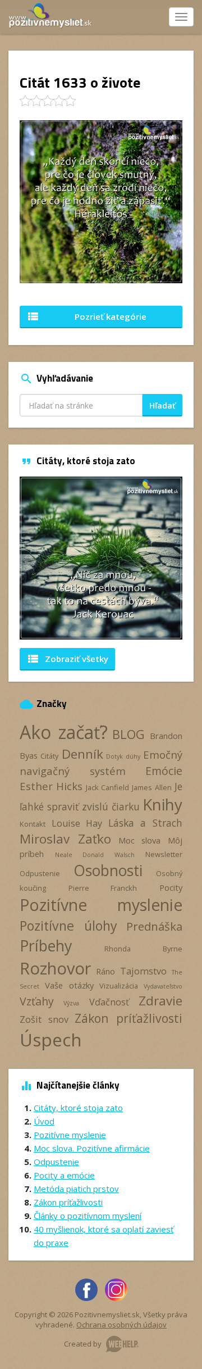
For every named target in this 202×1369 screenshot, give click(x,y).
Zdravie (160, 1000)
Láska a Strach (145, 822)
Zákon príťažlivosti (128, 1018)
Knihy (162, 804)
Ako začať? (64, 732)
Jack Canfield (107, 787)
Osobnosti (108, 870)
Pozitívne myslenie (101, 904)
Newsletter (163, 854)
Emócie (163, 770)
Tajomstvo (143, 971)
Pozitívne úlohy (68, 926)
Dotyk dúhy (123, 756)
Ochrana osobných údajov (121, 1325)
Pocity (170, 887)
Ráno (105, 971)
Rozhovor (55, 968)
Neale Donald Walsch (95, 855)
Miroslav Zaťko (65, 838)
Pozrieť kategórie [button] (86, 316)
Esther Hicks (51, 786)
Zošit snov (44, 1019)
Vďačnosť (109, 1002)
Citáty (49, 756)
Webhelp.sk (122, 1344)
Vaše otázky (69, 985)
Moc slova (139, 840)
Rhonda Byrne (143, 949)
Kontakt (32, 824)
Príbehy (46, 945)
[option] (101, 558)
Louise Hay (77, 823)
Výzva (71, 1003)
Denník (82, 754)
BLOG (128, 734)
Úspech (51, 1039)
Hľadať (162, 405)
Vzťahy (37, 1001)
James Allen (151, 787)
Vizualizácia (118, 986)
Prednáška (154, 926)
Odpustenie (40, 873)
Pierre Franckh (102, 888)
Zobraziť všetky (67, 658)
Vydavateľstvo (163, 986)
